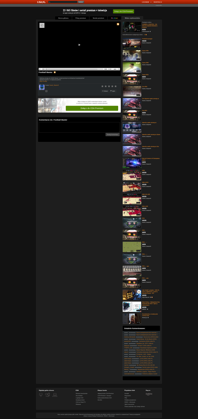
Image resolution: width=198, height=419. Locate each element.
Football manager (147, 39)
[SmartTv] (49, 397)
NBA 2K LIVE (146, 194)
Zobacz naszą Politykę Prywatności (93, 416)
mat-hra (126, 365)
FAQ (126, 398)
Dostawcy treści (80, 400)
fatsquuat (126, 345)
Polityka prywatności (130, 400)
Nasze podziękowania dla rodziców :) (146, 332)
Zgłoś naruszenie (129, 404)
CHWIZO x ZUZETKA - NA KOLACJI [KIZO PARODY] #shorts (149, 26)
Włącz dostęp (43, 81)
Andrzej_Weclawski (129, 337)
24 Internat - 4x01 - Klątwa (143, 354)
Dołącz (123, 11)
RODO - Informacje (109, 416)
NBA (143, 170)
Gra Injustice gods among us (150, 98)
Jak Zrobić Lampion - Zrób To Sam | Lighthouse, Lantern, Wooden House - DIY (150, 291)
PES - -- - (144, 254)
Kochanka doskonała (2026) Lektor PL (147, 352)
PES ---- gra (145, 266)
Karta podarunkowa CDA (105, 398)
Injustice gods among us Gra (150, 146)
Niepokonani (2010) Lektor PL (146, 369)
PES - (143, 230)
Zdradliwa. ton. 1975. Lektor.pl (144, 343)
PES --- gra (145, 278)
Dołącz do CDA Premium (92, 108)
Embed (105, 91)
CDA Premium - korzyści (104, 395)
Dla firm (100, 400)
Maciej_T (126, 369)
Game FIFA (145, 50)
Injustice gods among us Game (151, 134)
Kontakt (127, 393)
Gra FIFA (144, 86)
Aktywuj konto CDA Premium (106, 393)
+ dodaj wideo (158, 5)
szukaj (81, 2)
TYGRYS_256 (128, 348)
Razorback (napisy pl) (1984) (148, 348)
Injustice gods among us (149, 122)
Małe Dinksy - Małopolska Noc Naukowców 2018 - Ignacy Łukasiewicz (151, 303)
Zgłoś (113, 91)
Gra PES (144, 110)
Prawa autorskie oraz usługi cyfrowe (135, 406)
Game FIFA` (145, 62)
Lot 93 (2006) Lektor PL (146, 358)
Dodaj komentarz (112, 134)
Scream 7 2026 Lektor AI (144, 345)
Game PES (145, 74)
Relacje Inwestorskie (81, 393)
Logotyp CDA (79, 398)
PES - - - (144, 242)
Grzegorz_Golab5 (129, 367)
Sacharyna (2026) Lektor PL (147, 341)
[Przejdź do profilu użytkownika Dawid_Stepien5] (42, 87)
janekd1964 (127, 341)
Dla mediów (79, 395)
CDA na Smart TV (81, 402)
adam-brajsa (127, 358)
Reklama (78, 404)
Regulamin (128, 395)
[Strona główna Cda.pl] (41, 2)
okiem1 (126, 352)
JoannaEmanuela (129, 374)
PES (143, 218)
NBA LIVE (145, 206)
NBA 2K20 (145, 182)
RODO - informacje (130, 402)
